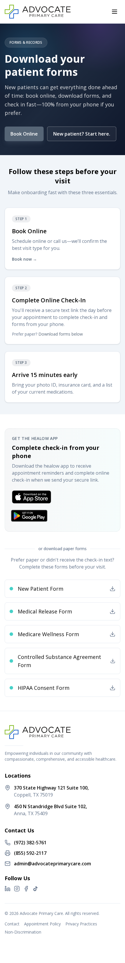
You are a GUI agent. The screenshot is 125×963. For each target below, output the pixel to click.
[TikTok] (35, 889)
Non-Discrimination (23, 932)
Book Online (24, 134)
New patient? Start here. (81, 134)
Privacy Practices (81, 924)
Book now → (24, 259)
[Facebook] (26, 889)
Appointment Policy (42, 924)
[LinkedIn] (7, 889)
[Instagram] (17, 889)
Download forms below (60, 334)
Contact (12, 924)
